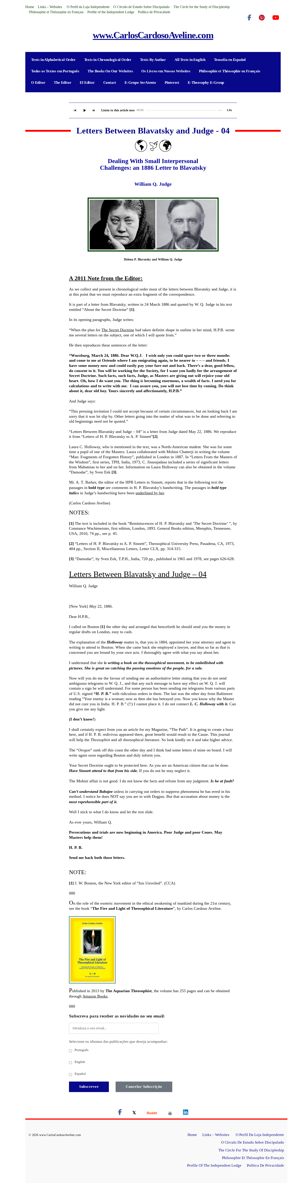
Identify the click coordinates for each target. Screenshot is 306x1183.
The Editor (62, 82)
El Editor (87, 82)
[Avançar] (94, 110)
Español (80, 1073)
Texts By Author (153, 60)
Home (29, 7)
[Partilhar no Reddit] (151, 1113)
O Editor (38, 82)
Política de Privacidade (154, 12)
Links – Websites (50, 7)
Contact (109, 82)
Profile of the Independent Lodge (110, 12)
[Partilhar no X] (134, 1113)
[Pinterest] (262, 18)
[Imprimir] (170, 1113)
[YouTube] (275, 18)
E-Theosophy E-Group (206, 82)
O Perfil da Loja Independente (88, 7)
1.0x (229, 110)
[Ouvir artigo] (84, 110)
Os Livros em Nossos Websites (165, 71)
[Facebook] (249, 18)
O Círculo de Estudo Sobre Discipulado (141, 7)
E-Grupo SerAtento (140, 82)
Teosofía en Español (230, 60)
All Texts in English (190, 60)
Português (81, 1050)
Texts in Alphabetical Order (53, 60)
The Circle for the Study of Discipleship (201, 7)
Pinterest (172, 82)
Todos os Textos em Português (55, 71)
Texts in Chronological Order (107, 60)
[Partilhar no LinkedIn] (185, 1113)
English (79, 1062)
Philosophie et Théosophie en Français (56, 12)
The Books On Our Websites (110, 71)
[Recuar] (75, 110)
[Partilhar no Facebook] (120, 1113)
